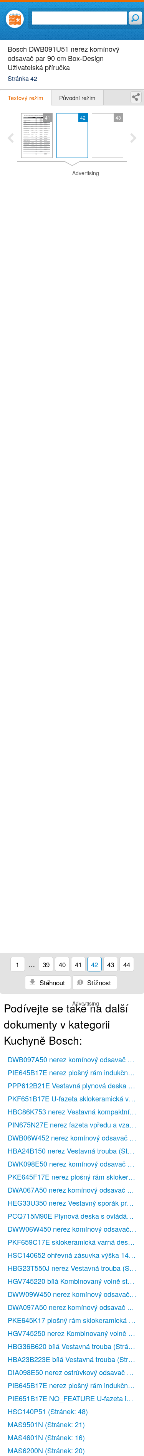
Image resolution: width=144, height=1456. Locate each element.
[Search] (135, 18)
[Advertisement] (72, 188)
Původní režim (77, 98)
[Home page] (14, 19)
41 (78, 964)
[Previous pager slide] (10, 139)
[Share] (136, 97)
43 (110, 964)
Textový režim (25, 98)
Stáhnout (51, 982)
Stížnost (98, 982)
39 (46, 964)
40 (62, 964)
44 (126, 964)
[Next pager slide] (133, 139)
